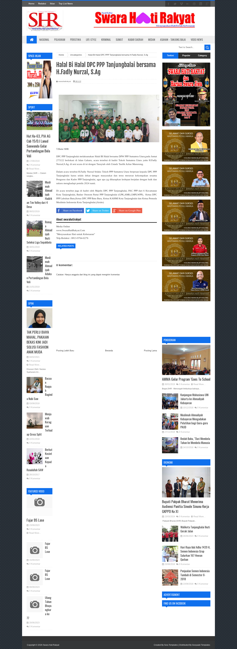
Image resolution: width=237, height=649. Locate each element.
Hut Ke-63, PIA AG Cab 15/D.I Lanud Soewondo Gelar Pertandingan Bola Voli (38, 145)
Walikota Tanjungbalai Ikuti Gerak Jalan (195, 529)
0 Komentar (34, 165)
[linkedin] (201, 4)
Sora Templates (171, 645)
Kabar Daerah (135, 40)
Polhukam (59, 40)
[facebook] (168, 4)
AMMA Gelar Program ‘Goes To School (186, 379)
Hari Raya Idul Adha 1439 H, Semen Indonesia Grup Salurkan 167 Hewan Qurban (195, 553)
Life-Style (91, 40)
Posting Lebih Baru (65, 350)
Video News (197, 40)
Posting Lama (150, 350)
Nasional (44, 40)
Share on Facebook (72, 210)
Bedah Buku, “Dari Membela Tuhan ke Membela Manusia (195, 441)
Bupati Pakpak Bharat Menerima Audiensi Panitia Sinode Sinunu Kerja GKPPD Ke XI (185, 506)
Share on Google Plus (130, 210)
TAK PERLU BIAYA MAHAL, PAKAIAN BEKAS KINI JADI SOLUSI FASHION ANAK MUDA (38, 341)
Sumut (119, 40)
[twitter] (175, 4)
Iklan (52, 3)
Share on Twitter (100, 210)
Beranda (109, 350)
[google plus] (207, 4)
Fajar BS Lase (35, 520)
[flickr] (188, 4)
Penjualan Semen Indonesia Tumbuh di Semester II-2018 (195, 575)
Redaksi (42, 3)
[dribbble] (194, 4)
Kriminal (106, 40)
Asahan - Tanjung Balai (173, 40)
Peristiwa (75, 40)
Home (31, 3)
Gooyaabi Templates (201, 645)
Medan (151, 40)
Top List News (66, 3)
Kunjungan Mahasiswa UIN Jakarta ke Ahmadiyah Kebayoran (194, 399)
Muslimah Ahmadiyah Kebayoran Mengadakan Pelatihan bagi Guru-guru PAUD (194, 421)
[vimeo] (181, 4)
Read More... (35, 169)
